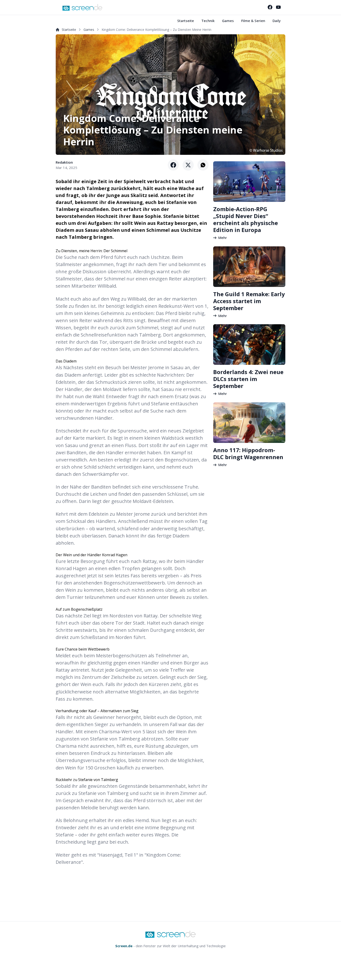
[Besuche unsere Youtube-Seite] (278, 7)
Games (228, 20)
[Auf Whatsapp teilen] (203, 165)
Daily (277, 20)
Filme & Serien (253, 20)
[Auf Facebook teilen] (173, 165)
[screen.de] (82, 7)
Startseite (185, 20)
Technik (208, 20)
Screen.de (123, 945)
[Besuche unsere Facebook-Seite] (270, 7)
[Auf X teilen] (188, 165)
